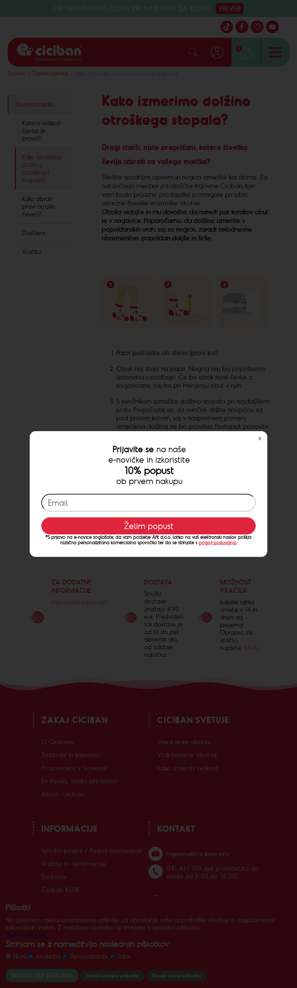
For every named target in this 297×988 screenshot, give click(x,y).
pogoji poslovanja (218, 542)
